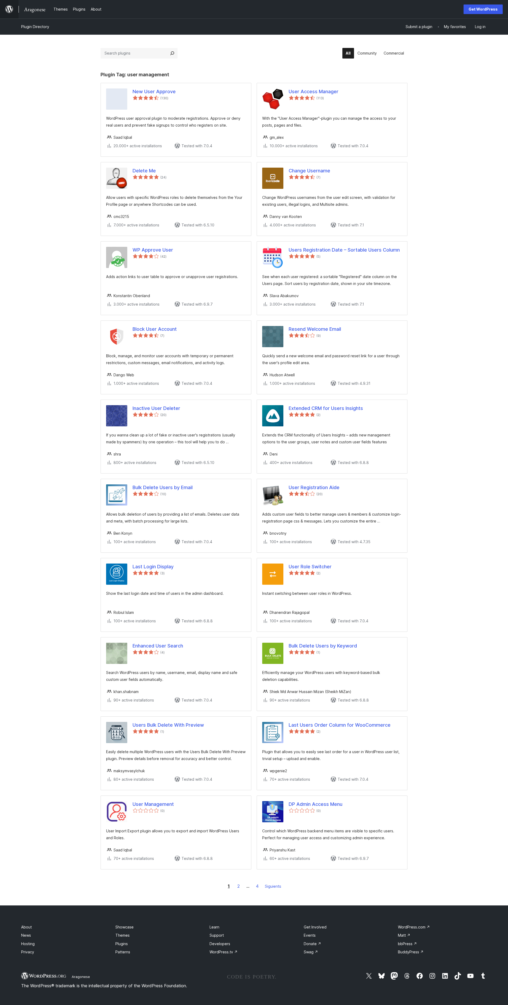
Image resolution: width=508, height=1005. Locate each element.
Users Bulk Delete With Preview (168, 725)
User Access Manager (313, 91)
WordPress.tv (224, 952)
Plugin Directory (35, 26)
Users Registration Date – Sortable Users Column (344, 250)
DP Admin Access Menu (315, 804)
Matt (404, 935)
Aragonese (81, 977)
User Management (153, 804)
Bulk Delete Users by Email (163, 487)
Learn (214, 927)
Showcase (124, 927)
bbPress (407, 943)
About (26, 927)
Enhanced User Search (158, 646)
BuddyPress (411, 952)
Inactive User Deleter (156, 408)
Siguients (273, 886)
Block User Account (155, 329)
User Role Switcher (310, 566)
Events (310, 935)
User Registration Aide (314, 487)
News (26, 935)
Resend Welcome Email (315, 329)
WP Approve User (153, 250)
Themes (122, 935)
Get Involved (315, 927)
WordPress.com (414, 927)
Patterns (122, 952)
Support (217, 935)
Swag (311, 952)
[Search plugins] (172, 53)
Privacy (27, 952)
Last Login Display (153, 566)
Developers (220, 943)
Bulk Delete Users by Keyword (323, 646)
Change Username (309, 170)
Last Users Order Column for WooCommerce (340, 725)
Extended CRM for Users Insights (326, 408)
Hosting (28, 943)
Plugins (121, 943)
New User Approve (154, 91)
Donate (312, 943)
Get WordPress (483, 9)
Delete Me (144, 170)
